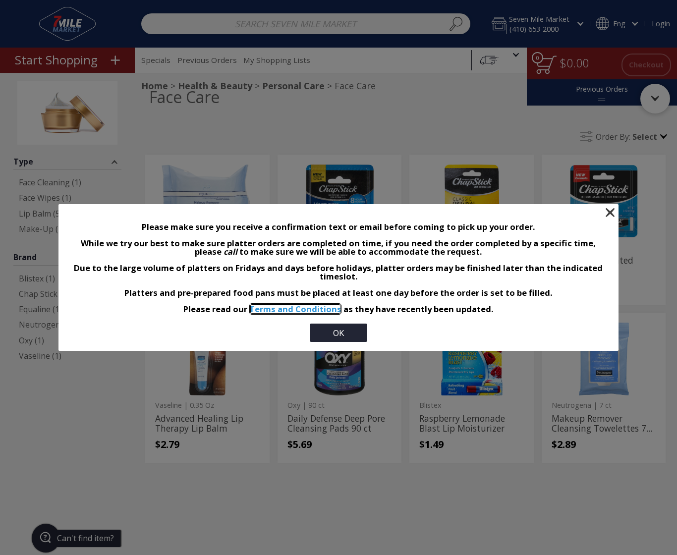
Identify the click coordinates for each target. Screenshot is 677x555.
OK (338, 332)
